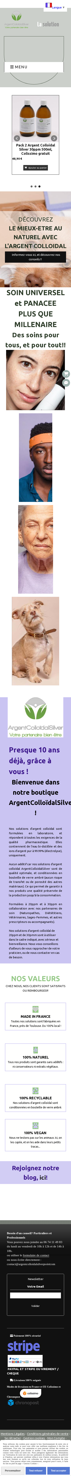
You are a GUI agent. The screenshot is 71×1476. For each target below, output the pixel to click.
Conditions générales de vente (47, 1433)
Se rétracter (13, 1438)
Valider (35, 1305)
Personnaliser (13, 1470)
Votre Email (35, 1286)
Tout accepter (58, 1470)
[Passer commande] (66, 374)
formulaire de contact (36, 1255)
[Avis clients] (66, 383)
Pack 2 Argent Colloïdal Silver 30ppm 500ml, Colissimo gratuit (35, 149)
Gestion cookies (34, 1438)
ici (42, 1177)
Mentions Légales (13, 1433)
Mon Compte (56, 1438)
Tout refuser (36, 1470)
